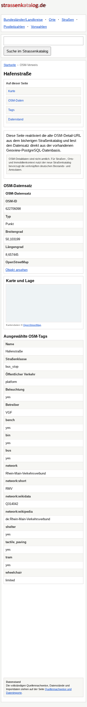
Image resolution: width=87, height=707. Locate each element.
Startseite (10, 65)
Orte (52, 20)
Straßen (68, 20)
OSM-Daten (16, 100)
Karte (11, 91)
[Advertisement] (43, 630)
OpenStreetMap (32, 325)
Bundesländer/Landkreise (23, 20)
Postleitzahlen (14, 27)
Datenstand (15, 119)
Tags (11, 110)
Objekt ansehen (17, 270)
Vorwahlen (39, 27)
